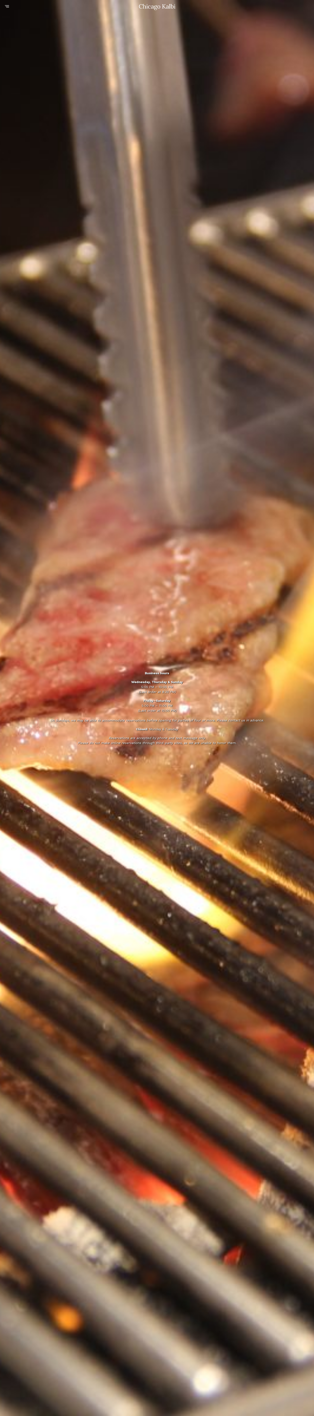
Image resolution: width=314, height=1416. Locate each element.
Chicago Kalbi (157, 6)
